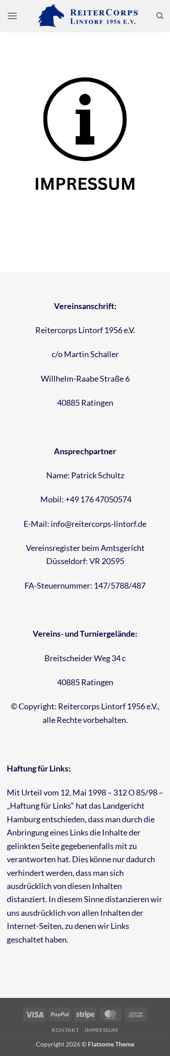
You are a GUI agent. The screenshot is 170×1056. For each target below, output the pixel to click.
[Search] (159, 16)
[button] (12, 16)
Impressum (102, 1030)
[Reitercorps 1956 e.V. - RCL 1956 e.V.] (85, 16)
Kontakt (65, 1030)
